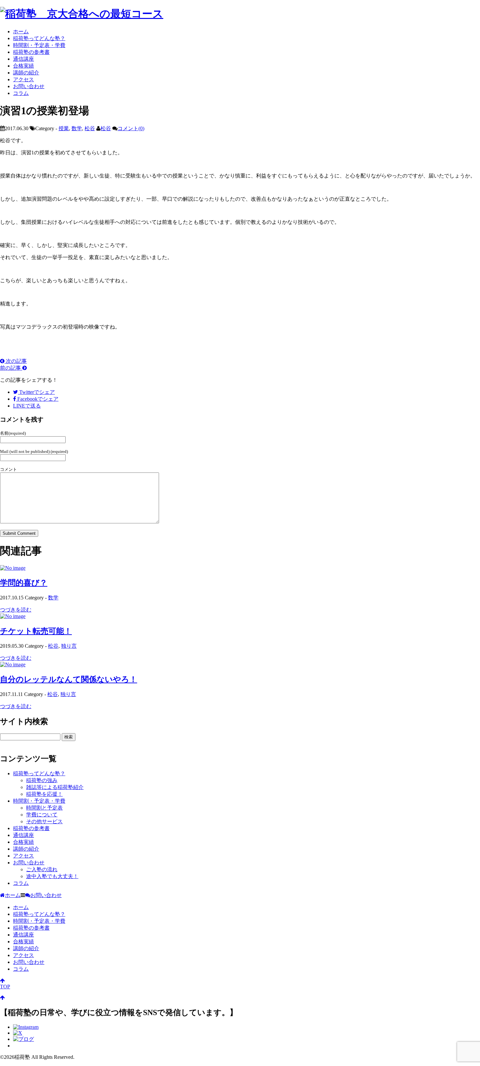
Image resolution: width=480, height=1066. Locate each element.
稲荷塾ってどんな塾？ (39, 38)
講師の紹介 (26, 72)
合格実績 (23, 66)
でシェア (37, 392)
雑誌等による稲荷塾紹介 (55, 787)
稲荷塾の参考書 (31, 52)
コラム (21, 93)
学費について (41, 814)
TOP (5, 986)
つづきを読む (15, 609)
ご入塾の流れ (41, 869)
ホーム (21, 31)
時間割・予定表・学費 (39, 45)
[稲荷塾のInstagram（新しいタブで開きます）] (26, 1027)
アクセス (23, 79)
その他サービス (44, 821)
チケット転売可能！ (36, 631)
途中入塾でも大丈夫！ (52, 876)
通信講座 (23, 59)
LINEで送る (27, 406)
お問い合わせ (28, 86)
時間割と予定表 (44, 808)
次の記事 (16, 361)
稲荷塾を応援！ (44, 794)
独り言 (69, 646)
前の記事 (11, 368)
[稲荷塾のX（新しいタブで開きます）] (17, 1033)
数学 (77, 128)
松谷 (90, 128)
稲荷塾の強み (41, 780)
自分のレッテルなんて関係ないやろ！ (68, 679)
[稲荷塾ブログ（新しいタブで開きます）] (23, 1039)
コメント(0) (131, 128)
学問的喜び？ (23, 583)
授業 (63, 128)
